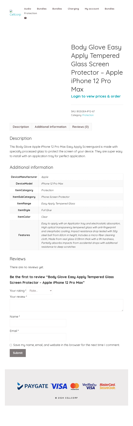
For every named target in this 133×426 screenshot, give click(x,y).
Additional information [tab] (50, 127)
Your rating (18, 291)
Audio (27, 8)
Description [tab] (21, 127)
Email (14, 331)
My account (92, 8)
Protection (30, 13)
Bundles (42, 8)
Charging (73, 8)
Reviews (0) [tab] (80, 127)
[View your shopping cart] (25, 18)
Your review (18, 297)
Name (15, 316)
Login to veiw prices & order (96, 96)
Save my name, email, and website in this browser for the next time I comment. (66, 345)
